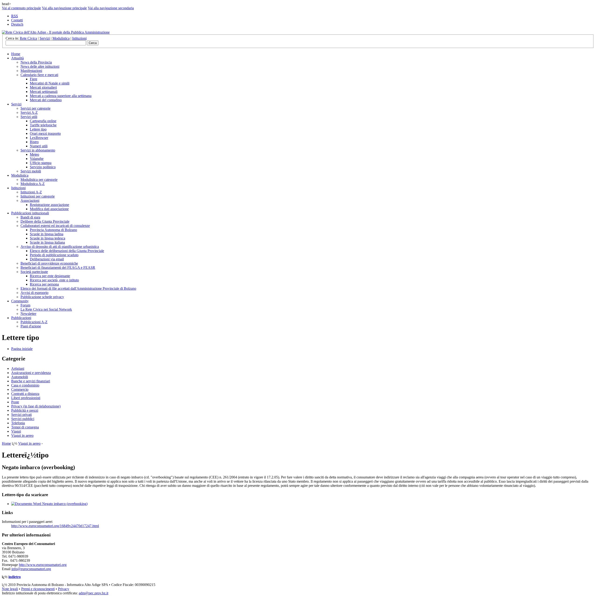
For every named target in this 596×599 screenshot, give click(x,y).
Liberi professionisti (25, 398)
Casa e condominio (25, 385)
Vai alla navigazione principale (64, 8)
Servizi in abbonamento (37, 150)
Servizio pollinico (43, 167)
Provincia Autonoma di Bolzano (53, 230)
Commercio (19, 389)
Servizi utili (28, 117)
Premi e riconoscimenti (38, 589)
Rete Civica (28, 38)
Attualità (17, 58)
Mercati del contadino (46, 100)
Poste (15, 402)
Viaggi (16, 431)
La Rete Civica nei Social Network (46, 309)
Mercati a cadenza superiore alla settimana (60, 96)
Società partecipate (34, 272)
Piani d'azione (30, 326)
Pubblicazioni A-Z (33, 322)
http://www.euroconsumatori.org (43, 565)
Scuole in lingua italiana (47, 242)
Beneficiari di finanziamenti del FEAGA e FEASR (57, 267)
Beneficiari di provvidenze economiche (49, 263)
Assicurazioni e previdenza (31, 373)
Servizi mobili (30, 171)
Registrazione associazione (49, 205)
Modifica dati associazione (49, 209)
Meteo (34, 154)
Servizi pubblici (22, 419)
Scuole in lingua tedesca (47, 238)
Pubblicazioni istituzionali (30, 213)
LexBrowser (39, 138)
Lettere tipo (38, 129)
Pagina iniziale (22, 349)
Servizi (45, 38)
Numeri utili (38, 146)
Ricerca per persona (44, 284)
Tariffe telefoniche (43, 125)
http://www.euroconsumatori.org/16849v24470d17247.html (55, 526)
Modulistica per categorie (39, 180)
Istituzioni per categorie (37, 196)
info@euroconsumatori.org (31, 569)
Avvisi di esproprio (34, 293)
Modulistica (61, 38)
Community (20, 301)
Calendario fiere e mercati (39, 75)
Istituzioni (79, 38)
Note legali (10, 589)
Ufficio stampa (40, 163)
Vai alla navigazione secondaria (111, 8)
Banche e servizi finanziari (30, 381)
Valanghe (37, 159)
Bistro (34, 142)
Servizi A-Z (29, 112)
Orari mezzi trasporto (45, 133)
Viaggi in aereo (22, 435)
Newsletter (28, 314)
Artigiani (17, 368)
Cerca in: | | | (46, 38)
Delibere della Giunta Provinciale (44, 221)
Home (15, 54)
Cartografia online (43, 121)
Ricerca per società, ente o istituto (54, 280)
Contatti (17, 20)
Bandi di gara (30, 217)
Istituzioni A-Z (31, 192)
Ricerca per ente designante (50, 276)
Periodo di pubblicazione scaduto (54, 255)
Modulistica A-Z (32, 184)
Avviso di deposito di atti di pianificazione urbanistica (59, 247)
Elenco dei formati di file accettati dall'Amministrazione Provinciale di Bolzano (78, 288)
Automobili (19, 377)
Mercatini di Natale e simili (49, 83)
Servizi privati (21, 415)
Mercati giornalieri (43, 87)
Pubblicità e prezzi (24, 410)
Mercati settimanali (44, 92)
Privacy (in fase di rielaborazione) (36, 406)
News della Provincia (36, 62)
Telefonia (18, 423)
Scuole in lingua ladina (46, 234)
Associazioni (29, 200)
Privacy (63, 589)
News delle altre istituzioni (39, 66)
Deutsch (17, 24)
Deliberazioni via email (47, 259)
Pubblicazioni (21, 318)
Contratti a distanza (25, 394)
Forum (25, 305)
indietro (14, 577)
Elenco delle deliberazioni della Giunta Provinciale (67, 251)
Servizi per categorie (35, 108)
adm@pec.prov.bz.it (93, 593)
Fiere (33, 79)
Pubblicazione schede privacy (42, 297)
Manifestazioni (31, 71)
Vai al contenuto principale (21, 8)
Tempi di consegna (25, 427)
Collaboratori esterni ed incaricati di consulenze (55, 226)
